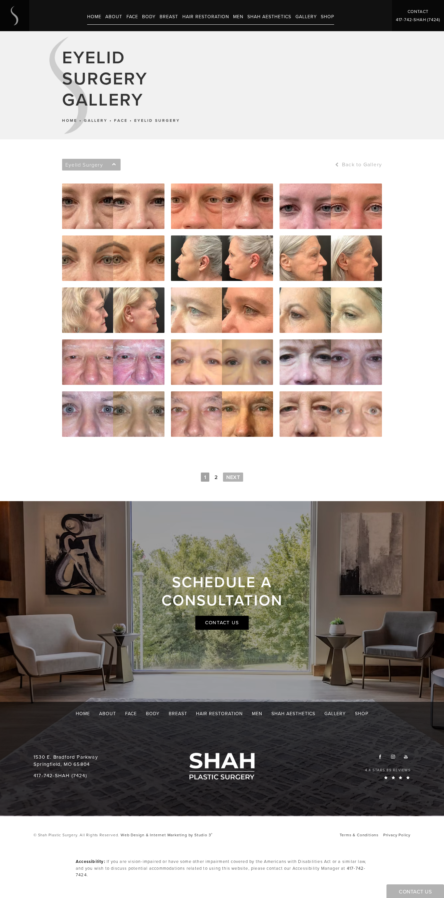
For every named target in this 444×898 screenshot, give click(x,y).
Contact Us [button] (415, 891)
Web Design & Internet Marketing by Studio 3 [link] (167, 835)
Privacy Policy (397, 835)
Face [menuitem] (132, 16)
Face (121, 120)
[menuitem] (380, 757)
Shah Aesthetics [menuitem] (269, 16)
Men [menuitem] (238, 16)
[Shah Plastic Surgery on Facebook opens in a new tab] (380, 757)
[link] (418, 20)
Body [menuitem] (149, 16)
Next (233, 477)
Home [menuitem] (94, 16)
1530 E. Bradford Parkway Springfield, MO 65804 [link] (65, 760)
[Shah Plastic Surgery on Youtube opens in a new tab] (406, 757)
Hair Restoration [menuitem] (205, 16)
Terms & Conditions (359, 835)
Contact (418, 11)
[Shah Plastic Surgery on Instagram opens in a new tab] (393, 757)
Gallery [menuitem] (306, 16)
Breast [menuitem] (169, 16)
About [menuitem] (113, 16)
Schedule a (222, 591)
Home (69, 120)
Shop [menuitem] (327, 16)
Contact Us (222, 622)
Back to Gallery (361, 164)
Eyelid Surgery (157, 120)
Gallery (96, 120)
